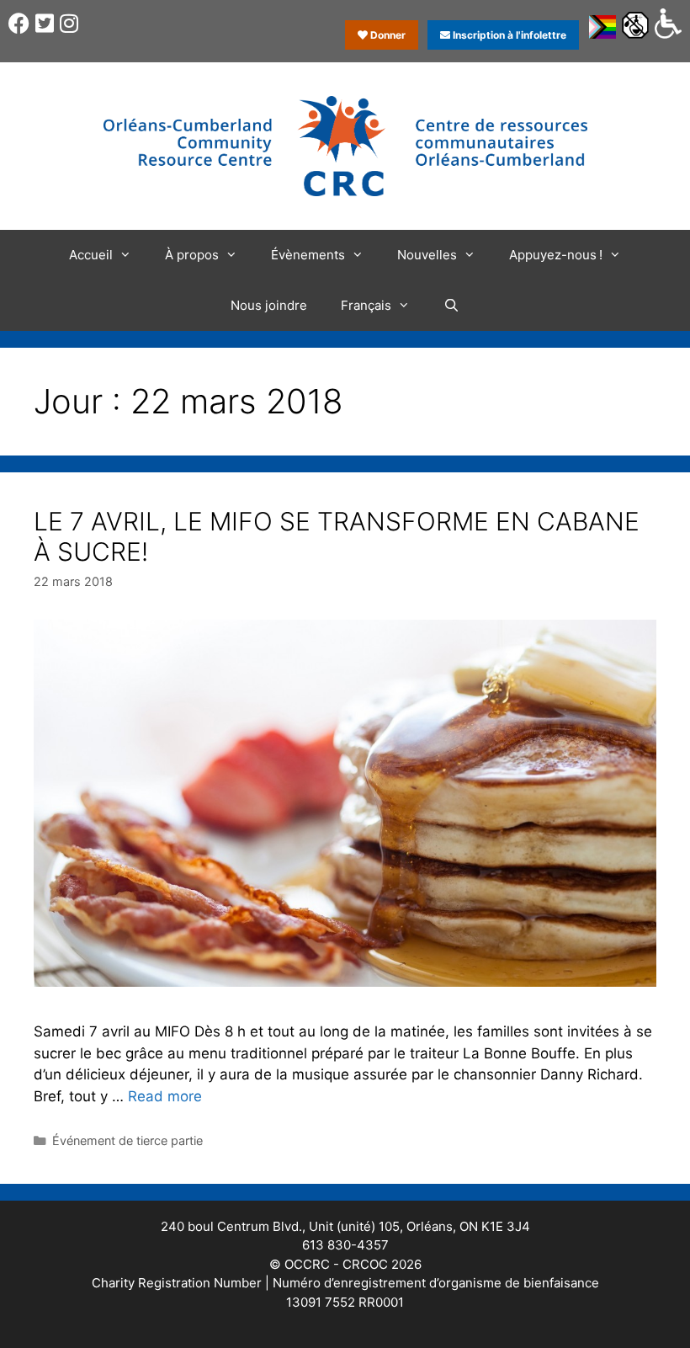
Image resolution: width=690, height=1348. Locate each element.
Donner (387, 35)
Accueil (91, 255)
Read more (165, 1096)
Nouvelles (427, 255)
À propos (192, 255)
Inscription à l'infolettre (508, 35)
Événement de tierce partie (127, 1140)
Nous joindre (269, 305)
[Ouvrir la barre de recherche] (451, 305)
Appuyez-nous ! (555, 255)
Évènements (308, 255)
